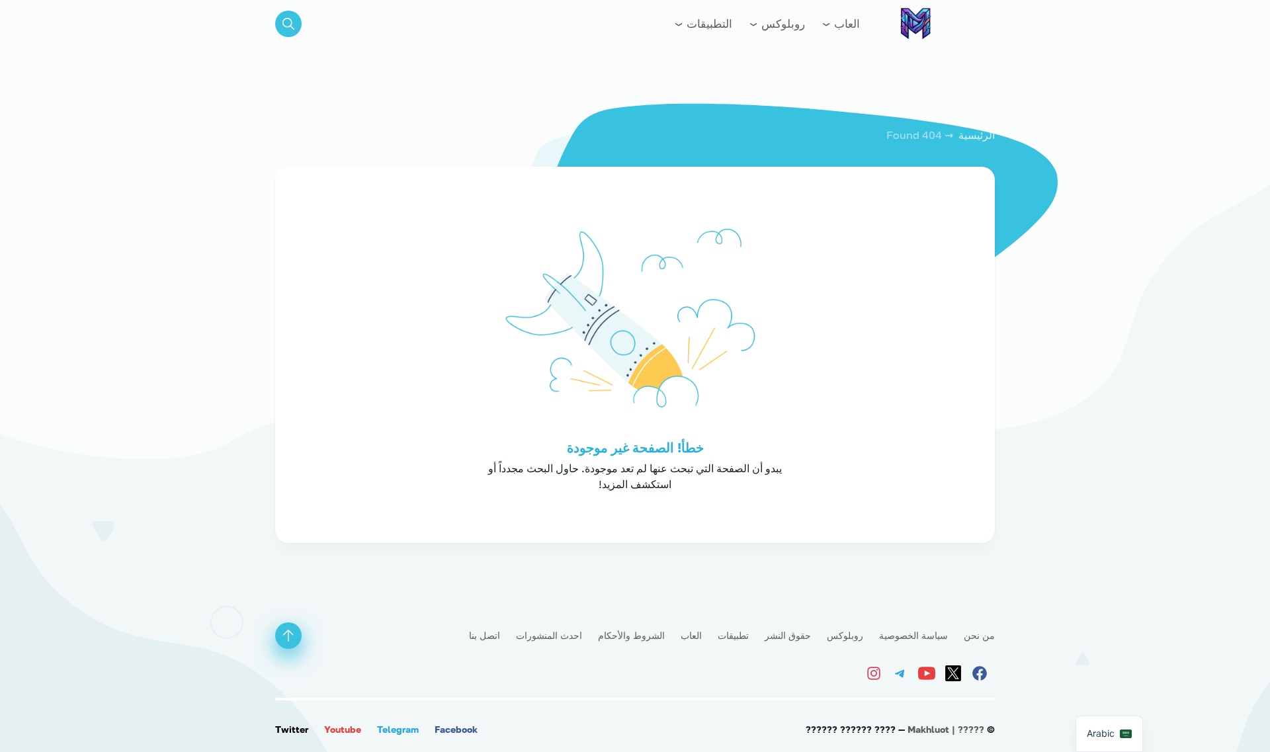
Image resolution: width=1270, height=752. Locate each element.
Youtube (342, 729)
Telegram (398, 729)
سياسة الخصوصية (913, 635)
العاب (845, 23)
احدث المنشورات (549, 635)
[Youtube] (928, 671)
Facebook (456, 729)
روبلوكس (782, 23)
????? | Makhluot (946, 729)
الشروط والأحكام (631, 635)
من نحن (979, 635)
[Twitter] (955, 671)
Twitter (291, 729)
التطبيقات (708, 23)
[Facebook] (981, 671)
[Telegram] (902, 671)
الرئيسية (976, 135)
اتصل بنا (484, 635)
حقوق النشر (788, 635)
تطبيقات (733, 635)
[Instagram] (877, 671)
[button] (288, 24)
